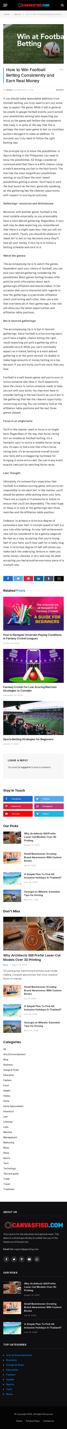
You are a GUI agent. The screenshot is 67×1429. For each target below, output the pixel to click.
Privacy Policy (33, 1421)
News (6, 1153)
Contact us (48, 1421)
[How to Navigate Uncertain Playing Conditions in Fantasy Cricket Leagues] (33, 614)
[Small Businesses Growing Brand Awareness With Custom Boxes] (12, 858)
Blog (5, 1059)
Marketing (8, 1142)
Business (8, 1064)
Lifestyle (8, 1122)
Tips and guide (11, 1173)
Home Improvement (13, 1106)
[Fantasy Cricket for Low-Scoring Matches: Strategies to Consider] (33, 666)
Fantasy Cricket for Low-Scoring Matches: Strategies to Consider (30, 688)
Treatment (9, 1189)
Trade (6, 1179)
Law (5, 1116)
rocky (9, 90)
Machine (7, 1132)
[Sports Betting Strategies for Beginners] (33, 718)
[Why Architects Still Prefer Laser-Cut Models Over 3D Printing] (12, 837)
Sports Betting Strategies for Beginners (28, 739)
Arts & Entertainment (14, 1054)
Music (6, 1147)
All (4, 1049)
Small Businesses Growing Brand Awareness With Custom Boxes (43, 857)
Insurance (8, 1111)
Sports (60, 90)
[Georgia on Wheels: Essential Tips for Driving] (12, 896)
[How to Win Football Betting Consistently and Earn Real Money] (33, 44)
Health (6, 1090)
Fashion (7, 1080)
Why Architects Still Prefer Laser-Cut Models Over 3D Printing (40, 837)
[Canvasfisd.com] (33, 5)
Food (6, 1085)
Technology (9, 1168)
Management (10, 1137)
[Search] (62, 5)
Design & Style (11, 1070)
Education (8, 1075)
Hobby (6, 1096)
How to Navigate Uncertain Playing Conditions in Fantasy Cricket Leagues (32, 636)
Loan (5, 1127)
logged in (26, 767)
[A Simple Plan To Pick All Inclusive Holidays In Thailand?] (12, 878)
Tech (6, 1163)
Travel (6, 1184)
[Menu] (5, 5)
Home (6, 1101)
